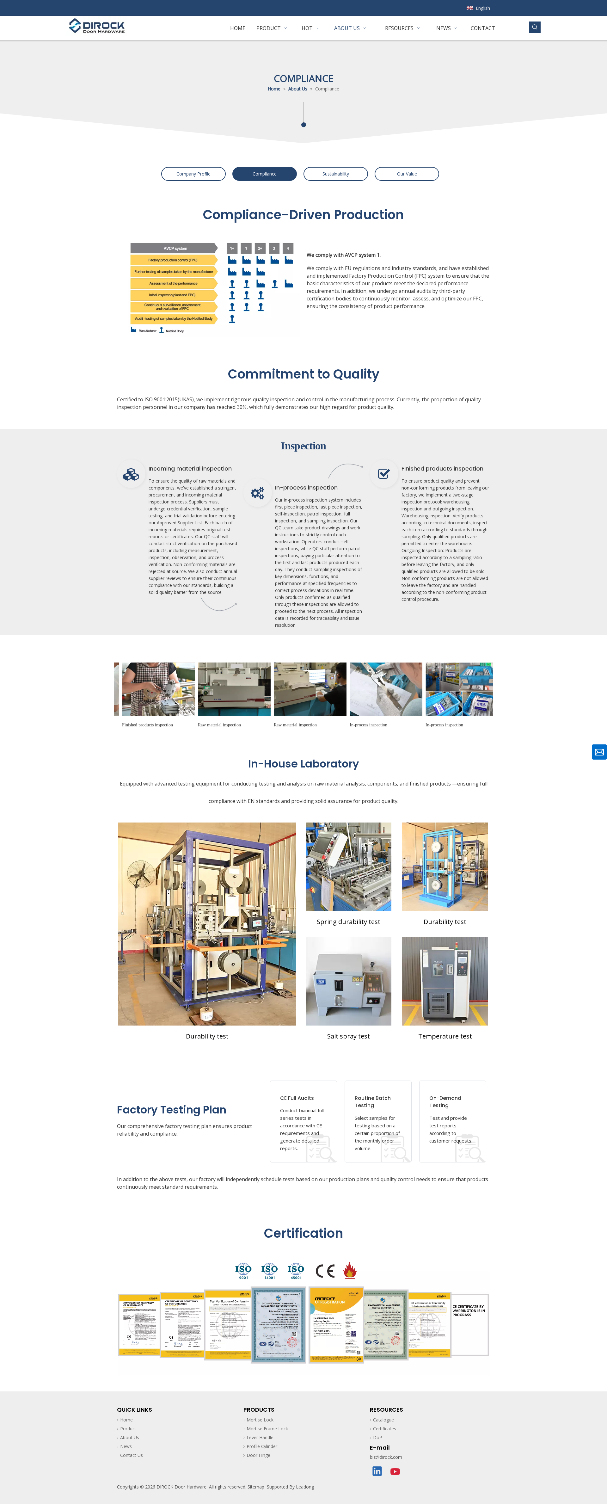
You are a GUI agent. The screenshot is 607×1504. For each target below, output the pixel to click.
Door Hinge (258, 1455)
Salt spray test (348, 1036)
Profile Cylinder (262, 1446)
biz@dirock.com (386, 1457)
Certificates (384, 1429)
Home (126, 1420)
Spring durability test (348, 921)
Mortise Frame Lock (267, 1429)
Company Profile (193, 174)
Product (128, 1429)
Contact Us (131, 1455)
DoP (377, 1437)
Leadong (305, 1487)
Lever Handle (260, 1437)
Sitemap (256, 1487)
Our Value (407, 174)
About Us (129, 1437)
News (126, 1446)
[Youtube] (395, 1471)
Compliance (265, 174)
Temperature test (445, 1036)
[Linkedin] (377, 1471)
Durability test (207, 1036)
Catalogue (383, 1420)
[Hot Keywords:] (535, 27)
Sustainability (335, 174)
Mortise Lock (260, 1420)
